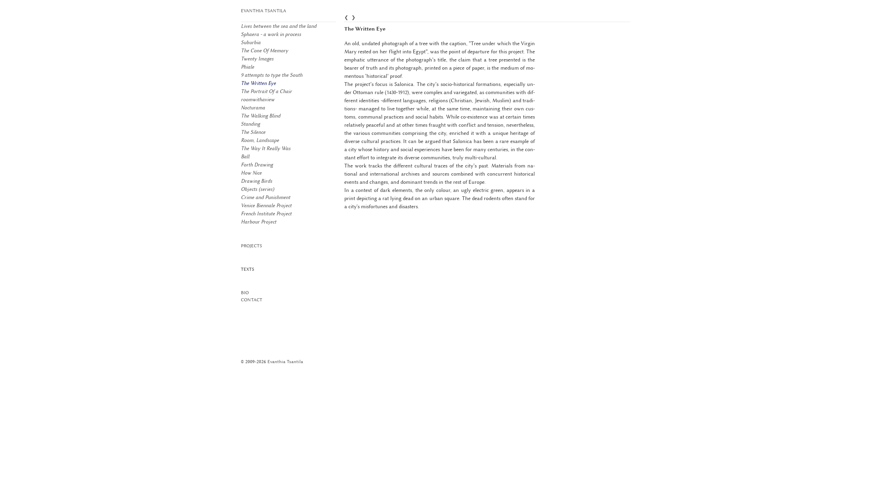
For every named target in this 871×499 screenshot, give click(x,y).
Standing (250, 124)
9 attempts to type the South (271, 75)
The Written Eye (258, 83)
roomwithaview (258, 99)
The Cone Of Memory (264, 51)
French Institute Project (266, 214)
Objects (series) (257, 189)
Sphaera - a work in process (271, 34)
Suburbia (251, 42)
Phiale (247, 67)
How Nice (251, 173)
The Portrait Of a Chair (266, 91)
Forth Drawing (257, 165)
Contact (251, 300)
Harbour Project (258, 222)
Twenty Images (257, 59)
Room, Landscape (260, 140)
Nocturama (253, 108)
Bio (245, 293)
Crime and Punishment (265, 197)
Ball (245, 157)
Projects (251, 246)
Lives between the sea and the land (278, 26)
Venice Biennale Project (266, 205)
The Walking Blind (260, 116)
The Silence (253, 132)
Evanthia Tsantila (263, 11)
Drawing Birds (256, 181)
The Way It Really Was (266, 148)
